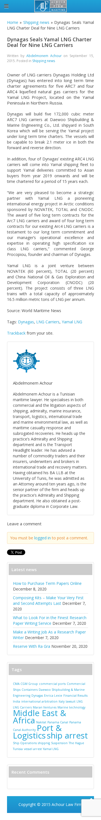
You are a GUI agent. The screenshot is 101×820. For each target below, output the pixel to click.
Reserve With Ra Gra (31, 646)
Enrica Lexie (53, 696)
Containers (30, 690)
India (16, 701)
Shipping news (36, 22)
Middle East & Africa (39, 716)
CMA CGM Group (25, 684)
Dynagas (26, 321)
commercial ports (52, 684)
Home (12, 22)
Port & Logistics (37, 731)
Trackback (16, 333)
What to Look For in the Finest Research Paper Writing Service (49, 620)
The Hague (76, 743)
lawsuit (70, 701)
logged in (42, 537)
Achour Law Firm (67, 804)
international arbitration (39, 701)
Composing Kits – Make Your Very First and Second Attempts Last (48, 600)
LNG (80, 701)
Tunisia (18, 749)
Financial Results (75, 696)
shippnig (44, 743)
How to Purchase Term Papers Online (47, 583)
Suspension (59, 743)
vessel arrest (33, 749)
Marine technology (71, 707)
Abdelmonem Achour (44, 55)
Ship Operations (25, 743)
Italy (62, 701)
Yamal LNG (72, 321)
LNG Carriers (47, 321)
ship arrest (67, 735)
